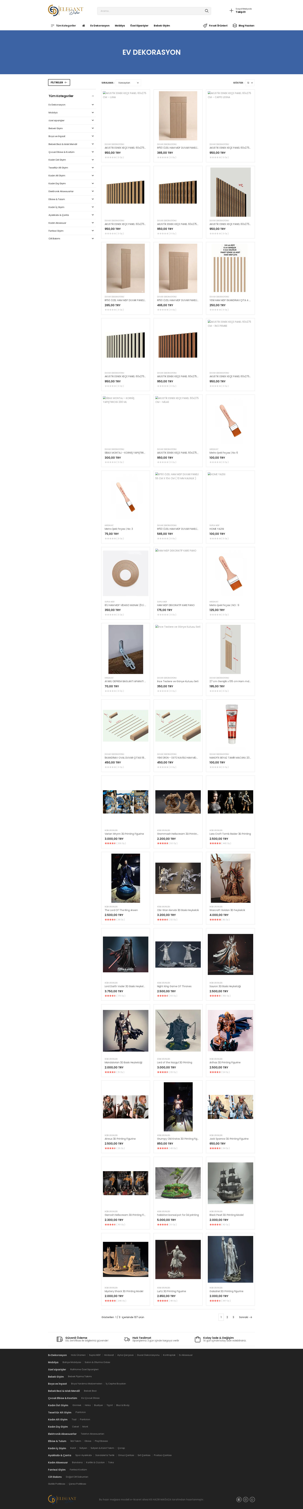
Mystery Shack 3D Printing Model (124, 1291)
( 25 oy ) (120, 1148)
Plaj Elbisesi (101, 1441)
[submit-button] (207, 11)
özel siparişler (139, 25)
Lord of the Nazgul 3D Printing (174, 1062)
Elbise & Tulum (57, 199)
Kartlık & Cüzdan (95, 1462)
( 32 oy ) (173, 920)
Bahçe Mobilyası (72, 1362)
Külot (73, 1448)
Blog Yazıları (246, 25)
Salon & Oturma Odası (97, 1362)
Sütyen (83, 1448)
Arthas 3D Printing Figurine (225, 1062)
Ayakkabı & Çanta (59, 215)
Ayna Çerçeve (125, 1355)
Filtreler (57, 82)
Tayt (74, 1419)
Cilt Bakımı (54, 238)
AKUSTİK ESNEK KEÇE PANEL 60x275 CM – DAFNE (132, 376)
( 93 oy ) (173, 996)
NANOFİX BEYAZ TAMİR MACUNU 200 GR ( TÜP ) (237, 757)
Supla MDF (214, 525)
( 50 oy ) (173, 843)
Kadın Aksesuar (57, 223)
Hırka (88, 1405)
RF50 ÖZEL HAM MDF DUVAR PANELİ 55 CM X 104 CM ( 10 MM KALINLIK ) (197, 529)
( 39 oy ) (173, 1072)
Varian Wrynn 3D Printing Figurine (124, 834)
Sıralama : (108, 82)
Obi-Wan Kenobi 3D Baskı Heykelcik (178, 910)
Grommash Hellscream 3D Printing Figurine (182, 834)
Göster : (238, 82)
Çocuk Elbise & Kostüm (62, 152)
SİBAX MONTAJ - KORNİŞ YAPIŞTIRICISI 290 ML (131, 452)
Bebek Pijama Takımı (80, 1376)
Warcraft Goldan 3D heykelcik (227, 910)
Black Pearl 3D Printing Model (227, 1215)
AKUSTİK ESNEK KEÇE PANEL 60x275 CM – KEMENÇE (238, 224)
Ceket (75, 1426)
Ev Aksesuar (186, 1355)
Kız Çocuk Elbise (90, 1398)
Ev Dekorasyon (99, 25)
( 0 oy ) (120, 157)
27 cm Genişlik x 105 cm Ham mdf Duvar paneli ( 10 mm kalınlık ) (248, 681)
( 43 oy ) (173, 1148)
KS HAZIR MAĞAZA (160, 1499)
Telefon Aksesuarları (92, 1433)
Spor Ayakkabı (83, 1455)
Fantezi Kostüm (78, 1469)
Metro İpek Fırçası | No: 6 (224, 452)
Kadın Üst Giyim (57, 159)
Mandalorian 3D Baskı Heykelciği (123, 1062)
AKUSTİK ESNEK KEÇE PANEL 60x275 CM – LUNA (131, 147)
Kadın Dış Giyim (57, 183)
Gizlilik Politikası (56, 1484)
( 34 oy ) (225, 1148)
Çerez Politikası (77, 1484)
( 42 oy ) (225, 1225)
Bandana (77, 1462)
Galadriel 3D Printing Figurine (226, 1291)
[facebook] (239, 1499)
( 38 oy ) (120, 920)
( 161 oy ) (120, 1225)
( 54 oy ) (225, 1072)
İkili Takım (75, 1441)
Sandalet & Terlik (105, 1455)
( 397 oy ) (226, 1301)
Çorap (121, 1448)
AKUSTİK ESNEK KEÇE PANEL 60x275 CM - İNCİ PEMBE (239, 376)
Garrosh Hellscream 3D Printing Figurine (128, 1215)
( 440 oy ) (226, 843)
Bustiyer (98, 1405)
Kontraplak (169, 1355)
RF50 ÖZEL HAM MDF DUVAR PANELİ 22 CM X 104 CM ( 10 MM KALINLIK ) (145, 300)
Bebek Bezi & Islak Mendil (63, 144)
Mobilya (120, 25)
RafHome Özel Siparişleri (84, 1369)
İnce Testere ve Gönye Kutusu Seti (177, 681)
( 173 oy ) (120, 996)
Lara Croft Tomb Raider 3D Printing (230, 834)
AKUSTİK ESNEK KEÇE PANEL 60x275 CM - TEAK (183, 376)
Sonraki (243, 1317)
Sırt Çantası (144, 1455)
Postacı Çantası (163, 1455)
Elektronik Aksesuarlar (61, 191)
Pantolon (81, 1412)
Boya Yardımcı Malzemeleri (86, 1383)
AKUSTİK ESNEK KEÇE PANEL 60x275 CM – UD (182, 224)
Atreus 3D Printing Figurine (120, 1139)
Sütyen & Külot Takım (102, 1448)
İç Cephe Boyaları (116, 1383)
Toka (111, 1462)
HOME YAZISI (217, 529)
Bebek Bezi (90, 1390)
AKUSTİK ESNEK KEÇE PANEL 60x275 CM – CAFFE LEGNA (241, 147)
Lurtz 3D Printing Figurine (171, 1291)
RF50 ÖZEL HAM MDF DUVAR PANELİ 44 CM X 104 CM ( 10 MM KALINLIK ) (197, 300)
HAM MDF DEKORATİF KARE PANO (176, 605)
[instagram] (245, 1499)
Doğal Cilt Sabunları (77, 1476)
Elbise (88, 1441)
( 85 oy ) (225, 920)
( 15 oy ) (120, 1072)
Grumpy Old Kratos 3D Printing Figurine (180, 1139)
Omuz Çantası (126, 1455)
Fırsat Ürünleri (218, 25)
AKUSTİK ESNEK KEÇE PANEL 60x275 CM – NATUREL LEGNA (137, 224)
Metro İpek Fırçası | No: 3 (119, 529)
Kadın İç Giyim (56, 207)
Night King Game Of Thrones (174, 986)
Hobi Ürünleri (111, 830)
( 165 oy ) (226, 996)
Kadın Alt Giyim (57, 175)
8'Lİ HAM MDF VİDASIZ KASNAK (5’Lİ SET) (127, 605)
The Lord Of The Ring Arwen (121, 910)
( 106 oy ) (121, 843)
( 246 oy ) (121, 1301)
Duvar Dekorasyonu (114, 144)
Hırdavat (214, 449)
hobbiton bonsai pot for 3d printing (178, 1215)
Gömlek (76, 1405)
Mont (85, 1426)
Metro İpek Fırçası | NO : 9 (224, 605)
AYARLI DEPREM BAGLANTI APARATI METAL (128, 681)
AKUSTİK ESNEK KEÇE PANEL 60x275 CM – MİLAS (184, 452)
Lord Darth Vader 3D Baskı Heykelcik (126, 986)
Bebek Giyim (162, 25)
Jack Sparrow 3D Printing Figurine (229, 1139)
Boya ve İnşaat (57, 136)
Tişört (110, 1405)
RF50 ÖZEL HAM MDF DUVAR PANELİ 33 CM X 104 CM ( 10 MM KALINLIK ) (197, 147)
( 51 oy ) (173, 1225)
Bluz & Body (122, 1405)
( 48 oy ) (173, 1301)
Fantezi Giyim (56, 231)
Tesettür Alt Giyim (58, 167)
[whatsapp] (252, 1499)
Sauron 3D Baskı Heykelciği (225, 986)
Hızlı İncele (125, 136)
